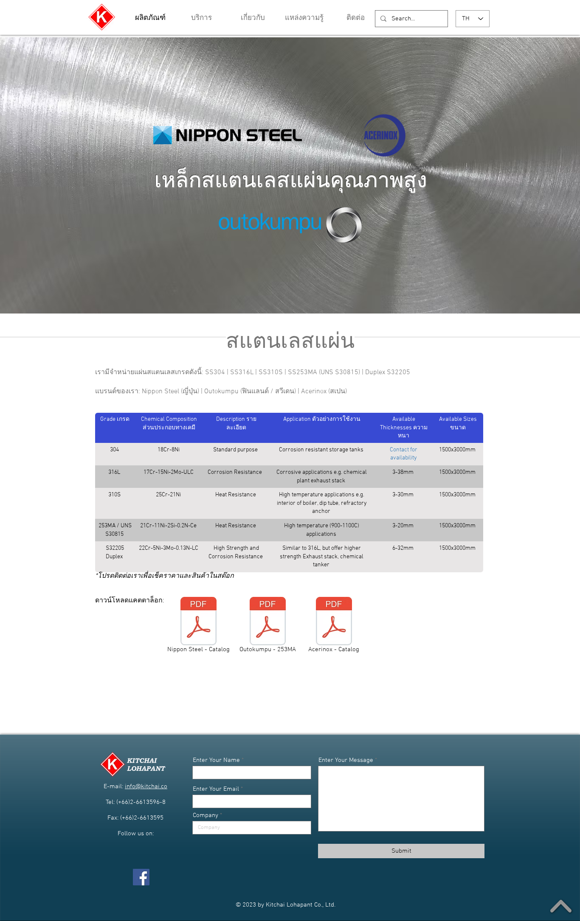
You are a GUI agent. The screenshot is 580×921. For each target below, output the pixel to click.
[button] (304, 18)
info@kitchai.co (146, 786)
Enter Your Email (216, 789)
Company (205, 815)
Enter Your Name (216, 760)
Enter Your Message (345, 760)
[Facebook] (141, 877)
